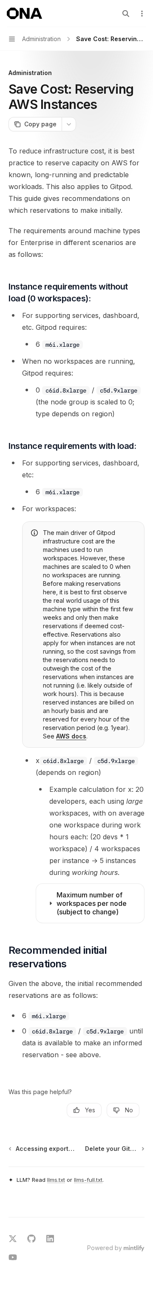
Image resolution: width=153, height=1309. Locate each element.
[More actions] (142, 13)
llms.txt (56, 1179)
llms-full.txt (88, 1179)
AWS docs (71, 736)
